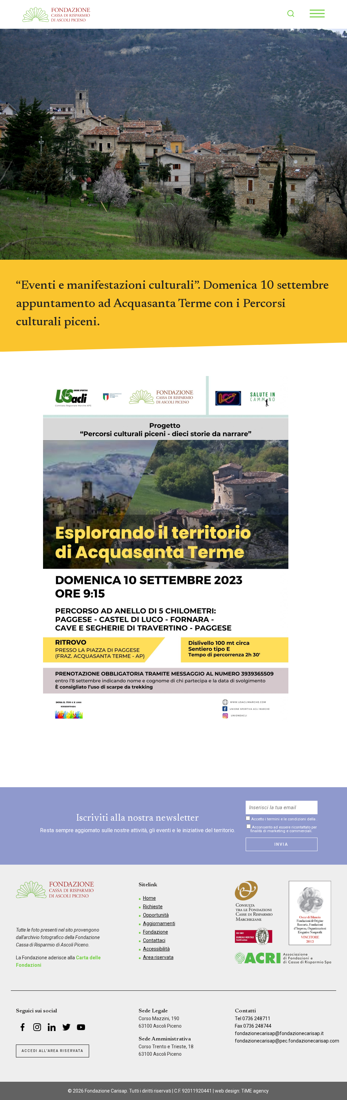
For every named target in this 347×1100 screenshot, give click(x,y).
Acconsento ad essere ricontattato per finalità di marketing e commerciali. (283, 829)
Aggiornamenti (159, 923)
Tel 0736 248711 (252, 1018)
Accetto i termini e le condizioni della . (284, 819)
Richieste (153, 906)
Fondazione (155, 932)
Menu (317, 13)
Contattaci (154, 940)
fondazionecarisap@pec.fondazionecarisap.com (287, 1041)
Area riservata (158, 957)
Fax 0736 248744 (253, 1026)
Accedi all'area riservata (52, 1051)
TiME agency (255, 1091)
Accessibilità (156, 949)
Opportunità (156, 915)
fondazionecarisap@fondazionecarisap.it (279, 1033)
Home (149, 898)
